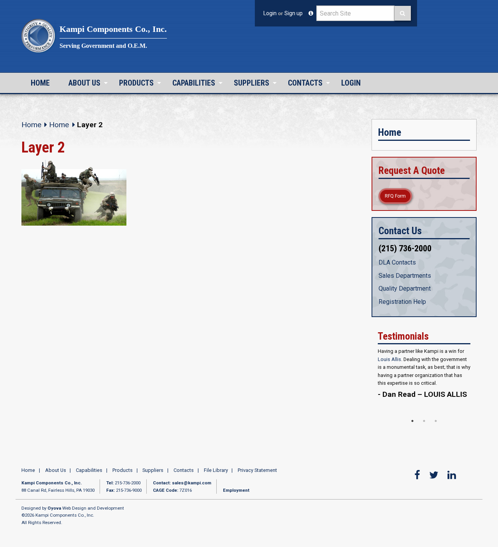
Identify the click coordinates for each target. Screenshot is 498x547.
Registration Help (402, 301)
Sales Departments (405, 275)
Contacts (305, 83)
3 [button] (436, 436)
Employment (236, 505)
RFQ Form (395, 196)
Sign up (293, 13)
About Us (84, 83)
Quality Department (405, 288)
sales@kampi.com (191, 498)
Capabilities (193, 83)
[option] (424, 385)
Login (270, 13)
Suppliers (251, 83)
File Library (216, 485)
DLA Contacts (397, 262)
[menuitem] (40, 83)
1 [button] (412, 436)
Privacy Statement (257, 485)
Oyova (54, 523)
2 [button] (424, 436)
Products (136, 83)
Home (40, 83)
